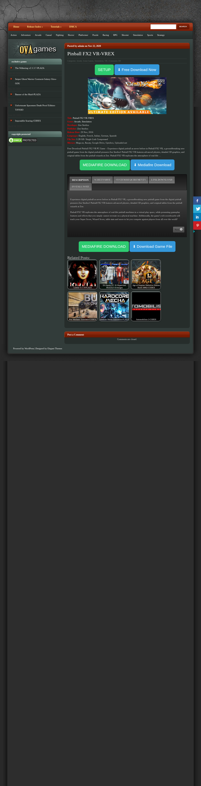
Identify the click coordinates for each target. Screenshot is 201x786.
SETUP (104, 70)
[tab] (80, 180)
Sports (150, 35)
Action (14, 35)
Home (16, 26)
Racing (106, 35)
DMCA (73, 26)
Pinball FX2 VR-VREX (90, 53)
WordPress (29, 348)
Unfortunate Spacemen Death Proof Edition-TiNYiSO (35, 107)
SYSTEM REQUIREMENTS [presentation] (131, 180)
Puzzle (95, 35)
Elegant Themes (55, 348)
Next (177, 230)
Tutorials (56, 26)
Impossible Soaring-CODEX (28, 121)
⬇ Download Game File (152, 246)
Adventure (26, 35)
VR (106, 61)
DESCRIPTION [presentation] (80, 180)
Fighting (60, 35)
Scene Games (88, 61)
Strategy (161, 35)
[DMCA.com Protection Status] (23, 142)
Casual (49, 35)
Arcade (38, 35)
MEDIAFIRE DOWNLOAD (105, 165)
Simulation (138, 35)
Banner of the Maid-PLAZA (28, 94)
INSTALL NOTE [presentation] (80, 186)
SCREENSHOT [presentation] (102, 180)
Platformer (83, 35)
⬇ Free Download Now (137, 70)
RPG (115, 35)
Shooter (125, 35)
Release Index (35, 26)
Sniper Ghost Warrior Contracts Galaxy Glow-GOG (36, 81)
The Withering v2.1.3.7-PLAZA (29, 68)
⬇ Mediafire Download (152, 165)
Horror (71, 35)
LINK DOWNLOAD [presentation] (161, 180)
